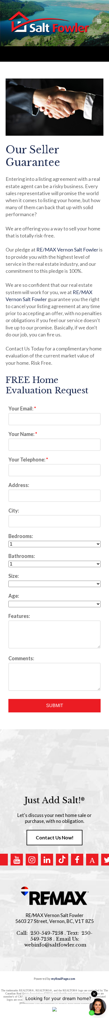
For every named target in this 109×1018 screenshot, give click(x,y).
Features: (19, 616)
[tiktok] (62, 859)
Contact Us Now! (55, 838)
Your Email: (21, 408)
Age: (13, 596)
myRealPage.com (63, 978)
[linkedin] (47, 859)
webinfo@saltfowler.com (55, 945)
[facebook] (77, 859)
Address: (18, 485)
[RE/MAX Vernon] (54, 896)
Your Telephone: (27, 459)
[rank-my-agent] (92, 859)
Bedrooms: (20, 536)
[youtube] (17, 859)
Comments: (21, 658)
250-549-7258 (46, 933)
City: (13, 510)
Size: (13, 576)
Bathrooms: (21, 556)
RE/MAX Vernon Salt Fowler (67, 249)
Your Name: (21, 434)
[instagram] (32, 859)
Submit (54, 705)
